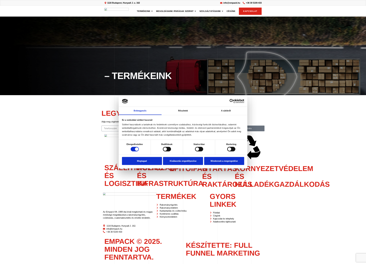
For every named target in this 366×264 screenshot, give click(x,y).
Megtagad (142, 161)
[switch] (167, 149)
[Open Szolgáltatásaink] (222, 11)
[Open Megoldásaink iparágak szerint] (195, 11)
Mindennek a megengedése (224, 161)
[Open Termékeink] (152, 11)
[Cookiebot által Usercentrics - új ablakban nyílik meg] (231, 101)
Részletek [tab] (183, 110)
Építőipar (188, 169)
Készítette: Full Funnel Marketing (223, 249)
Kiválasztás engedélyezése (183, 161)
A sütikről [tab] (226, 110)
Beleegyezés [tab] (140, 110)
